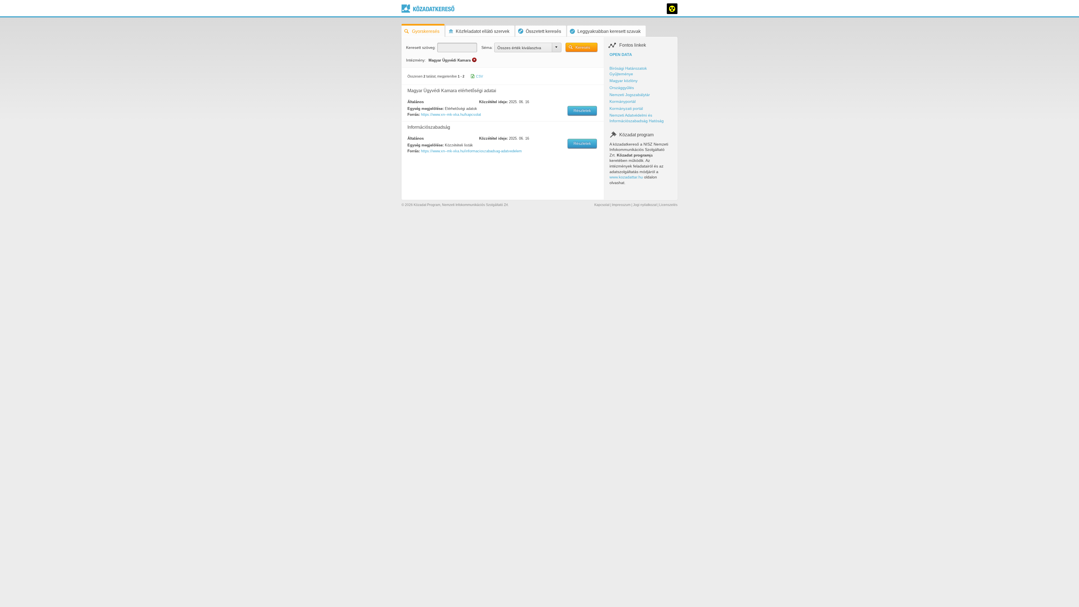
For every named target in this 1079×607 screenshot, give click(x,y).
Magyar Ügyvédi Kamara (450, 60)
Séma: (487, 47)
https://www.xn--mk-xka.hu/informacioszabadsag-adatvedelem (471, 151)
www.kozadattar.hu (626, 177)
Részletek (582, 110)
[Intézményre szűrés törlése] (474, 60)
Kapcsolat (601, 205)
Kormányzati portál (626, 108)
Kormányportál (622, 101)
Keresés (582, 47)
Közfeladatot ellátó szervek (482, 31)
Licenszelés (668, 205)
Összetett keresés (543, 31)
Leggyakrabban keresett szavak (609, 31)
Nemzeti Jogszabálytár (629, 94)
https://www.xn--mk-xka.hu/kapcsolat (451, 114)
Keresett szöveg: (421, 47)
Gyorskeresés (425, 31)
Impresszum (621, 205)
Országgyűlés (621, 87)
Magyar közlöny (623, 80)
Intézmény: (416, 60)
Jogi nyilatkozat (645, 205)
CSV (479, 76)
